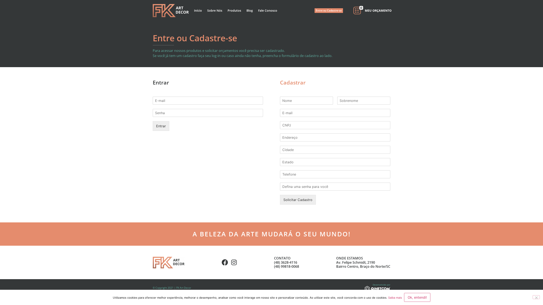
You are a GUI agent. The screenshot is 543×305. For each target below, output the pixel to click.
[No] (536, 297)
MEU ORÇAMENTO (378, 10)
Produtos (234, 10)
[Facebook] (225, 262)
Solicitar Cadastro (297, 200)
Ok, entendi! (417, 297)
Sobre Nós (214, 10)
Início (198, 10)
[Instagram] (234, 262)
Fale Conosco (267, 10)
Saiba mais (395, 297)
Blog (249, 10)
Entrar (161, 126)
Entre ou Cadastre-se (329, 10)
